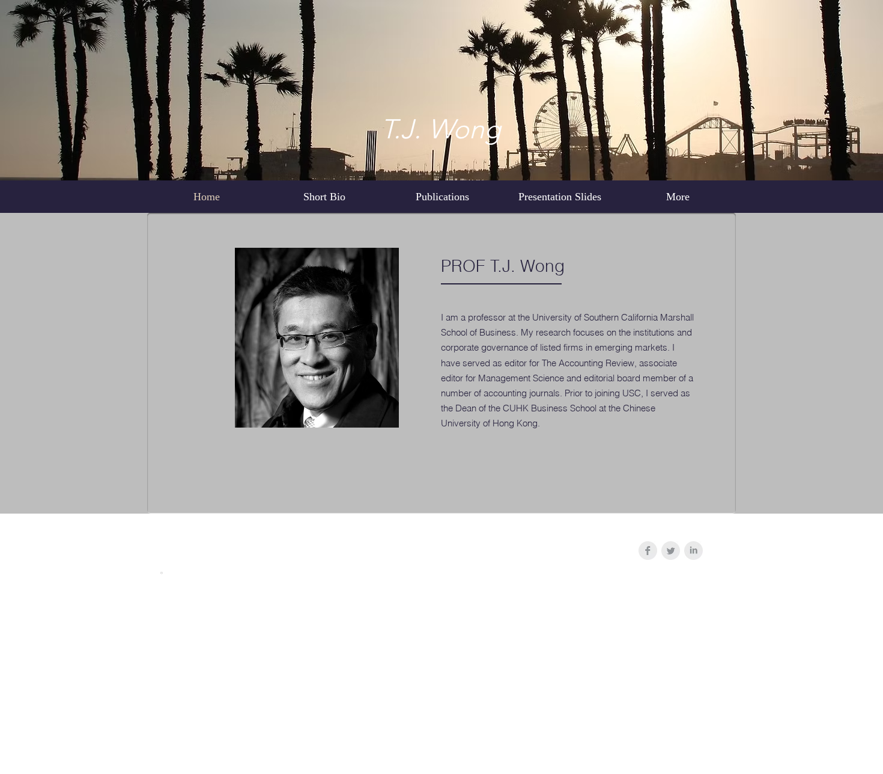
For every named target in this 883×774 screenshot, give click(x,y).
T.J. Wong (440, 128)
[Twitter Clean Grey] (670, 550)
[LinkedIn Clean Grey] (693, 550)
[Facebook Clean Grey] (648, 550)
